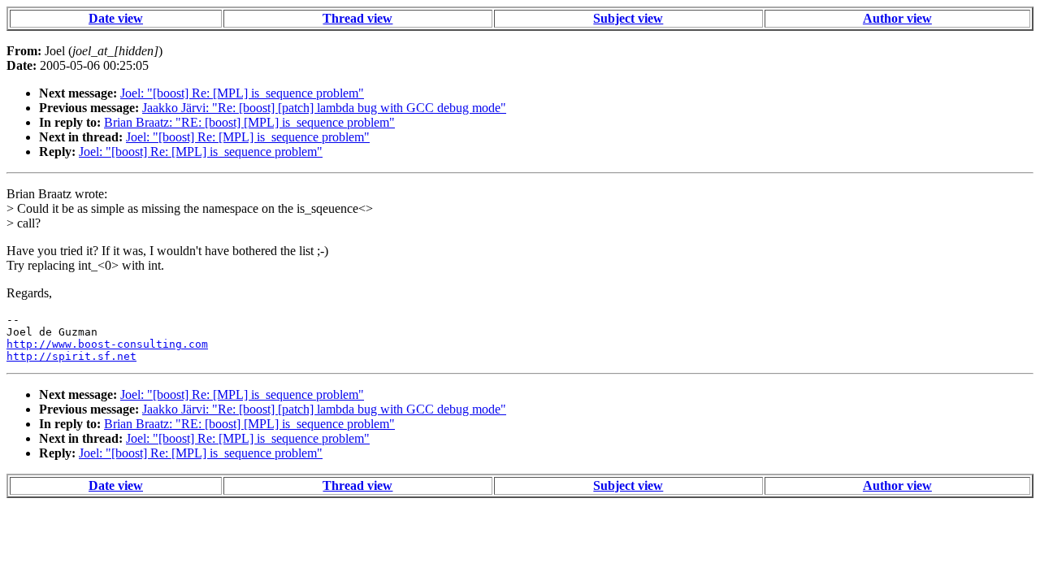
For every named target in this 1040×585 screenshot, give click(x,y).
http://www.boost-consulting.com (107, 344)
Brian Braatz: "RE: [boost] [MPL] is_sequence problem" (249, 122)
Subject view (628, 18)
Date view (116, 18)
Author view (897, 18)
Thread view (357, 18)
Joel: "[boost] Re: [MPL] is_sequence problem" (242, 93)
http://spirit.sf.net (71, 356)
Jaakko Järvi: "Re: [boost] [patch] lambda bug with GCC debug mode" (324, 108)
